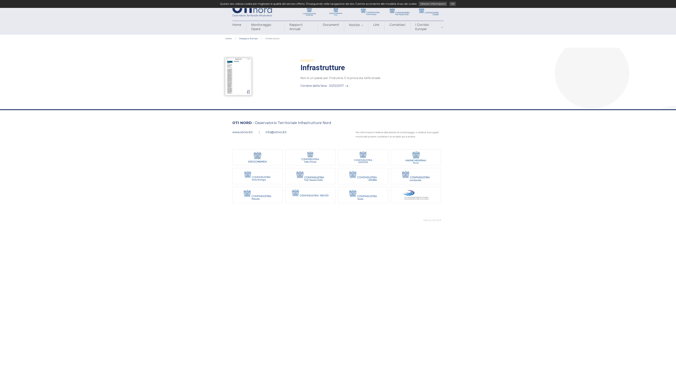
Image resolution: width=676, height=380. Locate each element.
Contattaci (397, 25)
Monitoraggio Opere (261, 27)
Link (376, 25)
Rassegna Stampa (248, 38)
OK (453, 3)
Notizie (354, 25)
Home (236, 25)
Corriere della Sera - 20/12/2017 (322, 85)
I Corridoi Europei (422, 27)
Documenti (331, 25)
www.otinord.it (242, 132)
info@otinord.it (276, 132)
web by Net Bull (432, 220)
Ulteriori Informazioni (433, 3)
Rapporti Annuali (295, 27)
